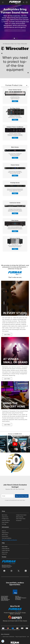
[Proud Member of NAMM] (15, 642)
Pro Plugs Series (15, 108)
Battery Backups (19, 516)
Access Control (4, 597)
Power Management (5, 599)
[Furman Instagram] (11, 571)
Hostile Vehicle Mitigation (20, 597)
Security (17, 596)
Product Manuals (5, 548)
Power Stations (5, 522)
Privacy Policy (5, 536)
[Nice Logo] (15, 592)
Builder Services (4, 600)
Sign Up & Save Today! (22, 496)
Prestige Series (15, 182)
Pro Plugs (4, 524)
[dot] (12, 38)
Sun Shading (18, 599)
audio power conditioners (8, 636)
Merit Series (15, 147)
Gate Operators (4, 597)
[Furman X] (18, 571)
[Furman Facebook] (4, 571)
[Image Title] (15, 93)
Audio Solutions (4, 598)
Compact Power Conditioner (15, 127)
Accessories (18, 520)
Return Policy (5, 534)
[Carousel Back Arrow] (2, 22)
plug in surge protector (20, 636)
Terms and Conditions (6, 538)
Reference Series (15, 238)
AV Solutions (18, 598)
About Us (4, 530)
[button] (2, 2)
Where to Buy (5, 552)
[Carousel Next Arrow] (28, 22)
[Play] (15, 444)
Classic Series (15, 165)
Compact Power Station (21, 514)
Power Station (13, 89)
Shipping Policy (5, 532)
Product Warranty (6, 550)
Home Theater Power (20, 518)
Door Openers (18, 597)
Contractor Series (6, 520)
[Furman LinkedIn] (25, 571)
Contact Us (4, 554)
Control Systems (4, 596)
